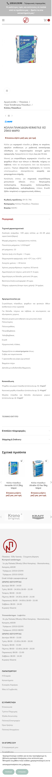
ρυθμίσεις (26, 764)
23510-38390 (17, 630)
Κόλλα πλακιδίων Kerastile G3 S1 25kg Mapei (14, 485)
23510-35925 (17, 574)
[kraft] (38, 517)
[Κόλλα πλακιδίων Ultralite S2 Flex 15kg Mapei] (38, 468)
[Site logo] (26, 20)
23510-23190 (17, 571)
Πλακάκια (23, 102)
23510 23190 (16, 3)
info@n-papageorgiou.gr (17, 578)
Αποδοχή (8, 772)
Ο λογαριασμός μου (10, 747)
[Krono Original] (14, 517)
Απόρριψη (22, 772)
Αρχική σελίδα (10, 102)
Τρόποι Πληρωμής (9, 711)
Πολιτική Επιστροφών (11, 720)
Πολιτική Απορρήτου (10, 729)
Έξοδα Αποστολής (9, 716)
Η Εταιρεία (6, 676)
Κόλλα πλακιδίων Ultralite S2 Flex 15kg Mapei (38, 485)
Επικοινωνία (7, 707)
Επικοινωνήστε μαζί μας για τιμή (20, 138)
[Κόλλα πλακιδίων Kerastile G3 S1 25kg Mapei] (13, 468)
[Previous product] (5, 115)
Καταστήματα (7, 680)
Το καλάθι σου (8, 752)
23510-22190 (17, 626)
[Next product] (12, 115)
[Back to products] (8, 115)
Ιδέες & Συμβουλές (9, 689)
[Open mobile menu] (3, 20)
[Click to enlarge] (7, 91)
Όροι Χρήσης (7, 725)
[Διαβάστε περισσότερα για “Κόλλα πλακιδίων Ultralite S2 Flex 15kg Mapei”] (46, 460)
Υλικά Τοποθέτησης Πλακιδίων (17, 105)
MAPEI (14, 208)
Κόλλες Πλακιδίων (12, 108)
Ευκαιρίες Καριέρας (10, 685)
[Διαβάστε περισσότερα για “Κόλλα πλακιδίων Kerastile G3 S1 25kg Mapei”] (21, 460)
